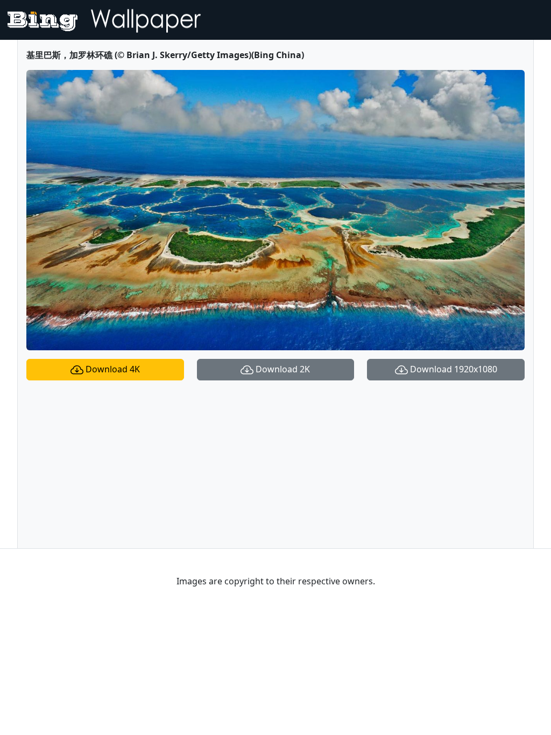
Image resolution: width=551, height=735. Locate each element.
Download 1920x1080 (452, 369)
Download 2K (281, 369)
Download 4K (111, 369)
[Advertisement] (275, 464)
